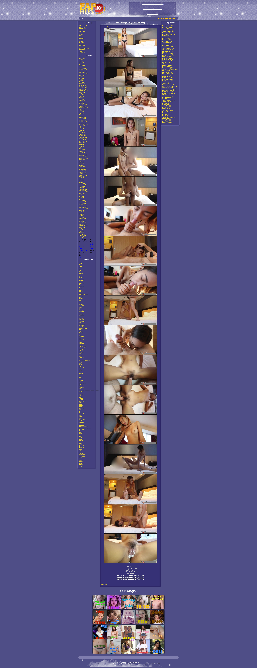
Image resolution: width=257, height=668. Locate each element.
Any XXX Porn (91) (167, 75)
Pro (79, 411)
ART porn (81, 42)
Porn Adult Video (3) (167, 97)
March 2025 (82, 82)
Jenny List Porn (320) (168, 31)
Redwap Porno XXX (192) (169, 35)
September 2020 (83, 158)
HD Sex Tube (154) (167, 44)
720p (80, 270)
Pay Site (81, 398)
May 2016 (81, 231)
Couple (81, 312)
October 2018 (82, 190)
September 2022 (83, 124)
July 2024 (81, 93)
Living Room (82, 383)
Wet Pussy (81, 464)
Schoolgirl (81, 425)
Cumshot (81, 318)
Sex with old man (83, 426)
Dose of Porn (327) (167, 30)
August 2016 (82, 227)
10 (80, 248)
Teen (80, 452)
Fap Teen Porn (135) (168, 55)
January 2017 (82, 220)
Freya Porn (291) (167, 33)
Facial (80, 334)
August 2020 (82, 159)
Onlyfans (81, 34)
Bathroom (81, 283)
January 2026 (82, 68)
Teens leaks (82, 52)
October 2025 (82, 72)
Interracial (81, 47)
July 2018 (81, 194)
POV (80, 35)
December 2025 (83, 69)
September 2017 (83, 209)
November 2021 (83, 138)
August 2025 (82, 75)
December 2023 (83, 103)
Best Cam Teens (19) (168, 85)
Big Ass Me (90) (166, 76)
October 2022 (82, 123)
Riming (80, 416)
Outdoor (81, 394)
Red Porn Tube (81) (167, 78)
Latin (80, 374)
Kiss (80, 372)
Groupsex (81, 355)
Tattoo (80, 450)
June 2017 (81, 213)
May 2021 (81, 147)
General (81, 350)
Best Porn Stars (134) (168, 56)
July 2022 (81, 127)
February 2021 (83, 151)
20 (86, 251)
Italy (80, 369)
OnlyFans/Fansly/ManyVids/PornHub (89, 390)
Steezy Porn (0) (166, 120)
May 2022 (81, 130)
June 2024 (81, 95)
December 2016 (83, 221)
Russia (80, 421)
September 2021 (83, 141)
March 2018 (82, 200)
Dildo (80, 322)
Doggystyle (82, 324)
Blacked (81, 291)
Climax (80, 307)
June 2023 (81, 112)
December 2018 (83, 187)
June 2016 (81, 230)
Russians (81, 422)
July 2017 (81, 211)
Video (80, 463)
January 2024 (82, 102)
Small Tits (81, 439)
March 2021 (82, 150)
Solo (80, 442)
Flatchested (82, 339)
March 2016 (82, 234)
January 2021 (82, 152)
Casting (81, 304)
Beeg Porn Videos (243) (168, 34)
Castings (81, 41)
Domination (82, 325)
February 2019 (83, 185)
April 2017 (81, 216)
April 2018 (81, 199)
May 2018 (81, 197)
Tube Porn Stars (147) (168, 48)
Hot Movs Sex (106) (167, 68)
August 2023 (82, 109)
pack (80, 395)
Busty (80, 300)
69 (79, 267)
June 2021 (81, 145)
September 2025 (83, 74)
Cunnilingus (82, 319)
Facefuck (81, 332)
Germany (81, 352)
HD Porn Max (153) (167, 45)
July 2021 (81, 144)
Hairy (80, 356)
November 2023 (83, 105)
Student (81, 449)
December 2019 (83, 171)
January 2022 (82, 135)
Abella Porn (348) (167, 28)
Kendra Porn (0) (166, 113)
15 (91, 248)
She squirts (82, 49)
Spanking (81, 445)
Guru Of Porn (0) (166, 104)
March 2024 (82, 99)
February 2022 (83, 134)
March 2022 (82, 133)
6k (79, 269)
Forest (80, 342)
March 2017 (82, 217)
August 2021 (82, 142)
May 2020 (81, 164)
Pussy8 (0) (165, 107)
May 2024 (81, 96)
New (80, 388)
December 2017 (83, 204)
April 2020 (81, 165)
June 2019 (81, 179)
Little (80, 381)
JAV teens (81, 37)
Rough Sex (82, 419)
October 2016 (82, 224)
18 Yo (80, 265)
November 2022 (83, 121)
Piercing (81, 405)
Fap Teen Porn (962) (168, 26)
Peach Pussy (82, 400)
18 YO (80, 30)
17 (80, 251)
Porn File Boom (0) (167, 122)
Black (80, 290)
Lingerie (81, 380)
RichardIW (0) (166, 103)
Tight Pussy (82, 456)
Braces (80, 297)
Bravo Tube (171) (167, 40)
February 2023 (83, 117)
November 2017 (83, 206)
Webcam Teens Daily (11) (169, 89)
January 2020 (82, 169)
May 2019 (81, 180)
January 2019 (82, 186)
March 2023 (82, 116)
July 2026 (81, 60)
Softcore (81, 440)
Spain (80, 443)
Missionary (81, 387)
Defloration (82, 321)
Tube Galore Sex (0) (167, 110)
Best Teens (82, 27)
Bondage (81, 296)
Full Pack (81, 349)
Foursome (81, 343)
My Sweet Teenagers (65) (169, 79)
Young (80, 466)
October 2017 (82, 207)
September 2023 (83, 107)
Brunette (81, 298)
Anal (80, 275)
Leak (80, 377)
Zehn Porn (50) (166, 82)
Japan (80, 370)
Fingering (81, 336)
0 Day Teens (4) (166, 94)
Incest (80, 366)
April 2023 (81, 114)
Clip (80, 308)
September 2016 (83, 225)
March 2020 (82, 166)
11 (82, 248)
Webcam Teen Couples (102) (170, 69)
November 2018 (83, 189)
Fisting (80, 338)
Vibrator (81, 461)
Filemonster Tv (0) (167, 118)
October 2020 (82, 157)
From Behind (82, 346)
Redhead (81, 414)
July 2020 (81, 161)
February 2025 (83, 83)
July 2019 (81, 178)
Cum (80, 317)
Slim (80, 436)
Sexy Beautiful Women (85, 428)
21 (88, 251)
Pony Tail (81, 408)
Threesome (82, 454)
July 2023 (81, 110)
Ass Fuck (81, 279)
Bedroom (81, 286)
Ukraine (81, 460)
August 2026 (82, 58)
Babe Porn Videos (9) (168, 90)
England (81, 331)
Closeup (81, 310)
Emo (80, 329)
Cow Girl (81, 314)
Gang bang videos (84, 48)
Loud (80, 384)
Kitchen (81, 373)
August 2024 (82, 92)
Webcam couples (83, 26)
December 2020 (83, 154)
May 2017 (81, 214)
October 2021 (82, 140)
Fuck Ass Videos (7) (167, 92)
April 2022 (81, 131)
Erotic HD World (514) (168, 27)
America (81, 273)
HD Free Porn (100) (167, 72)
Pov (80, 409)
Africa (80, 272)
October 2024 (82, 89)
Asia (80, 276)
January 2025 (82, 85)
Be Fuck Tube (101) (167, 70)
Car (80, 303)
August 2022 (82, 126)
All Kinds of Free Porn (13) (169, 86)
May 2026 (81, 62)
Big (79, 287)
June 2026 (81, 61)
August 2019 (82, 176)
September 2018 (83, 192)
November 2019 (83, 172)
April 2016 (81, 232)
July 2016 (81, 228)
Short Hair (81, 429)
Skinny (80, 433)
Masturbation (82, 386)
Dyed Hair (81, 327)
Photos (80, 404)
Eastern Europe (83, 328)
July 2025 (81, 76)
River (80, 418)
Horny (80, 362)
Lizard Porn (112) (167, 65)
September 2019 (83, 175)
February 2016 (83, 235)
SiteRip (81, 432)
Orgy (80, 393)
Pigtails (81, 407)
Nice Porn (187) (166, 37)
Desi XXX (81, 51)
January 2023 (82, 119)
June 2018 (81, 196)
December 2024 (83, 86)
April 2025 (81, 81)
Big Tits (81, 289)
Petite (80, 402)
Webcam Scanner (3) (168, 96)
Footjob (81, 341)
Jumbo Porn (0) (166, 106)
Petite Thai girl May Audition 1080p (130, 23)
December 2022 (83, 120)
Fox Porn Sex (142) (167, 54)
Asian (80, 277)
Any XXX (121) (166, 63)
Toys (80, 459)
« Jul (80, 257)
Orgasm (81, 391)
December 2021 (83, 137)
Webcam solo (82, 28)
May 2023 (81, 113)
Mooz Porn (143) (166, 52)
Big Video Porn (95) (167, 73)
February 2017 (83, 218)
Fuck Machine (82, 348)
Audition (81, 280)
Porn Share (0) (166, 121)
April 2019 (81, 182)
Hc (79, 359)
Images (81, 364)
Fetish (80, 335)
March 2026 (82, 65)
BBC (80, 284)
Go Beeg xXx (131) (167, 59)
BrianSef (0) (165, 111)
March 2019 (82, 183)
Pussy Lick (81, 412)
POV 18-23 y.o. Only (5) (168, 93)
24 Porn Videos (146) (168, 49)
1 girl (80, 262)
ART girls (81, 44)
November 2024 (83, 88)
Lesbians (81, 40)
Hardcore (81, 357)
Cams (80, 301)
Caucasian (81, 305)
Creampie (81, 315)
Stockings (81, 447)
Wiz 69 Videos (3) (167, 99)
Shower (81, 431)
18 (82, 251)
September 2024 (83, 90)
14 (88, 248)
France (80, 345)
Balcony (81, 282)
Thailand (81, 453)
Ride (80, 415)
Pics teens (81, 38)
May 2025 (81, 79)
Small (80, 438)
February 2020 (83, 168)
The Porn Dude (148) (168, 47)
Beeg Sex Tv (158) (167, 41)
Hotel (80, 363)
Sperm (80, 446)
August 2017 (82, 210)
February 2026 (83, 67)
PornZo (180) (166, 38)
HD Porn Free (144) (167, 51)
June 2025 (81, 78)
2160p (80, 266)
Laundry (81, 376)
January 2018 (82, 203)
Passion (81, 397)
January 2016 (82, 237)
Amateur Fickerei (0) (167, 101)
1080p (80, 263)
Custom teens (82, 31)
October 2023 (82, 106)
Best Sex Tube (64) (167, 80)
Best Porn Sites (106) (168, 66)
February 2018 (83, 202)
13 (86, 248)
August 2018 (82, 193)
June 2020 (81, 162)
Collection (81, 311)
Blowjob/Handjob (83, 294)
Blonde (80, 293)
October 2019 (82, 173)
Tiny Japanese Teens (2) (169, 100)
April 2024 (81, 97)
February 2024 (83, 100)
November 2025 (83, 71)
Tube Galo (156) (166, 42)
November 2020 (83, 155)
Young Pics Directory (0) (168, 117)
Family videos (82, 45)
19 (84, 251)
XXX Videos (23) (166, 83)
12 (84, 248)
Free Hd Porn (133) (167, 58)
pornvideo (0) (166, 108)
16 (93, 248)
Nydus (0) (165, 115)
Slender (81, 435)
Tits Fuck (81, 457)
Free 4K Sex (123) (167, 62)
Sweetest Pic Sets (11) (168, 87)
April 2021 (81, 148)
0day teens (82, 33)
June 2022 (81, 128)
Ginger (80, 353)
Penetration (82, 401)
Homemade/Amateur (84, 360)
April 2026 (81, 64)
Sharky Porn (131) (167, 61)
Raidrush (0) (165, 114)
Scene (80, 424)
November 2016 (83, 223)
